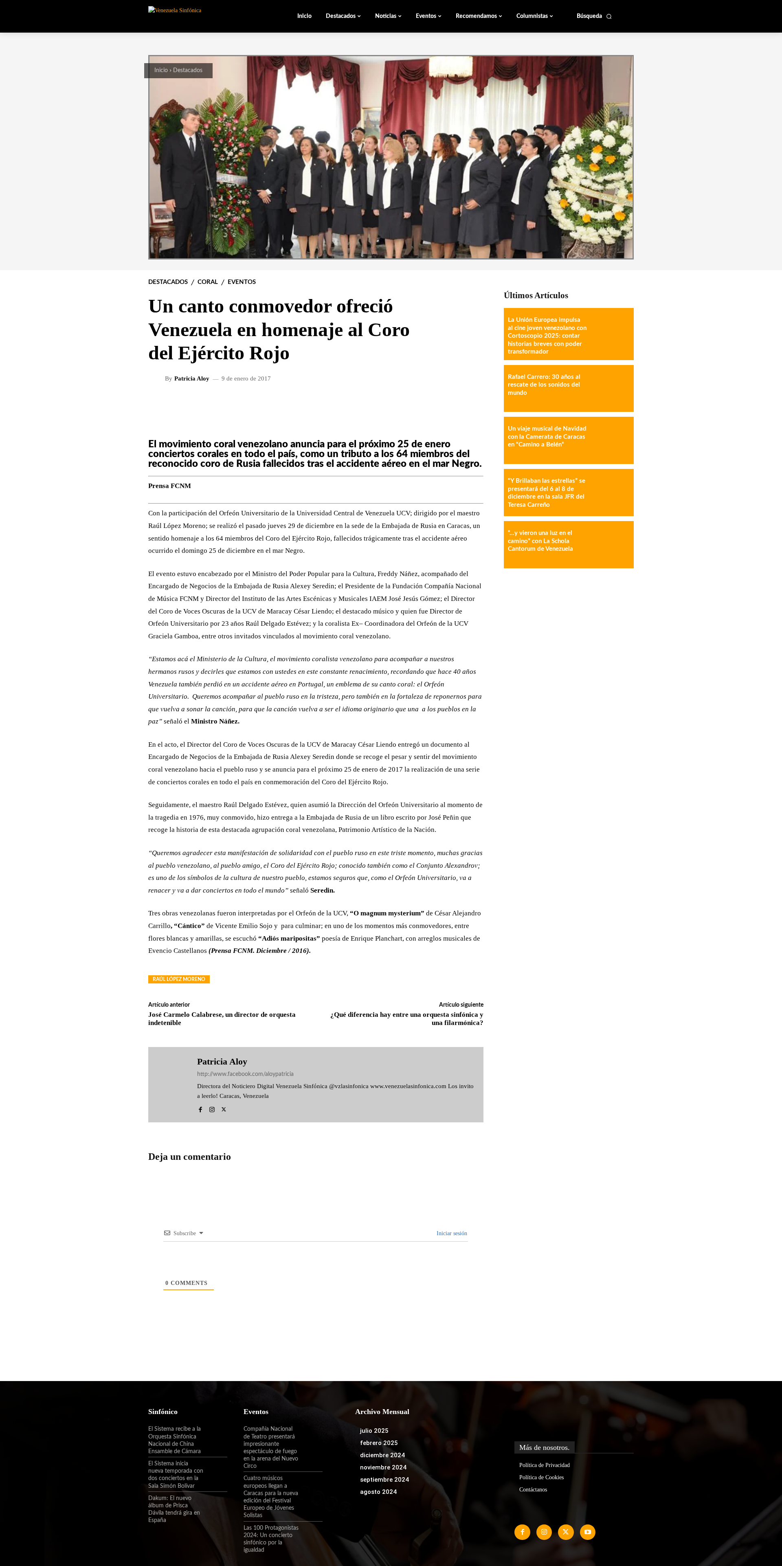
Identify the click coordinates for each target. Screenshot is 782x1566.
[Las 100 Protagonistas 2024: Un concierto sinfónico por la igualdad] (311, 1535)
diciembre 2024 (382, 1455)
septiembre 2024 (384, 1479)
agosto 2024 (378, 1492)
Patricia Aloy (191, 379)
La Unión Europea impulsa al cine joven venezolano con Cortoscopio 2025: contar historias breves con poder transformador (547, 336)
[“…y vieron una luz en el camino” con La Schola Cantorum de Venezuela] (610, 544)
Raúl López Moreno (179, 979)
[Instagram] (212, 1108)
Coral (208, 282)
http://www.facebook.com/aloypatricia (245, 1074)
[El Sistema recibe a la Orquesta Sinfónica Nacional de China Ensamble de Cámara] (215, 1436)
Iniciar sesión (451, 1233)
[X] (224, 1108)
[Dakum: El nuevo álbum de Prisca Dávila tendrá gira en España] (215, 1505)
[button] (594, 16)
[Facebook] (200, 1108)
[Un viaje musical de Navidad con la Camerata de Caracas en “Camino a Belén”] (610, 440)
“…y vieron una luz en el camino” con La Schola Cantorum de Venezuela (540, 541)
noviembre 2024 (383, 1467)
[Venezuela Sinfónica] (202, 16)
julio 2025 (374, 1430)
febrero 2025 (379, 1443)
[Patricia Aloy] (157, 379)
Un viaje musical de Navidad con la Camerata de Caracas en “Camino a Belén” (547, 437)
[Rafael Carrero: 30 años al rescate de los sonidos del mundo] (610, 388)
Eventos (242, 282)
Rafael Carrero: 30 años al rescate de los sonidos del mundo (544, 385)
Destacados (187, 70)
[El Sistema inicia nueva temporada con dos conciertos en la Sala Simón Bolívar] (215, 1470)
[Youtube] (587, 1532)
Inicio (161, 70)
